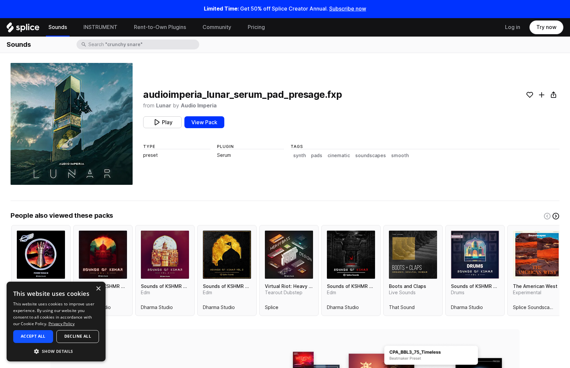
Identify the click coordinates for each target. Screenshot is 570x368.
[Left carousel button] (547, 216)
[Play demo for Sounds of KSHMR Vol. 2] (227, 254)
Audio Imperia (199, 105)
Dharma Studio (157, 309)
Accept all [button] (33, 336)
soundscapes (370, 155)
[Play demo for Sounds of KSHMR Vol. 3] (102, 254)
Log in (512, 27)
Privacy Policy (61, 323)
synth (299, 155)
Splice (271, 309)
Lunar (163, 105)
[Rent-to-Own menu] (191, 27)
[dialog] (56, 321)
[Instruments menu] (122, 27)
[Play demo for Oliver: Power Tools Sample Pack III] (40, 254)
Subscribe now (347, 9)
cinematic (339, 155)
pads (316, 155)
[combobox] (143, 44)
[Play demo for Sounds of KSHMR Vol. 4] (164, 254)
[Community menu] (236, 27)
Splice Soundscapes (535, 309)
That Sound (402, 309)
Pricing (256, 27)
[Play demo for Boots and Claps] (413, 254)
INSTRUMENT (100, 27)
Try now (546, 27)
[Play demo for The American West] (537, 254)
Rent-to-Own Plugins (160, 27)
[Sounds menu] (72, 27)
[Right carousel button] (556, 216)
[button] (56, 351)
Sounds (57, 27)
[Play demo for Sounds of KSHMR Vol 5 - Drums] (475, 254)
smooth (400, 155)
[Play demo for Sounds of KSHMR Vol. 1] (351, 254)
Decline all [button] (77, 336)
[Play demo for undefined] (71, 123)
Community (217, 27)
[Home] (23, 29)
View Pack (204, 122)
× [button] (98, 288)
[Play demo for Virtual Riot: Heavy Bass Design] (289, 254)
